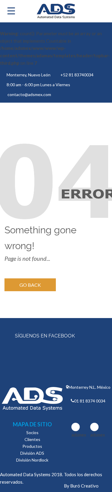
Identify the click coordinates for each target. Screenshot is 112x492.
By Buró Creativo (81, 485)
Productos (32, 446)
